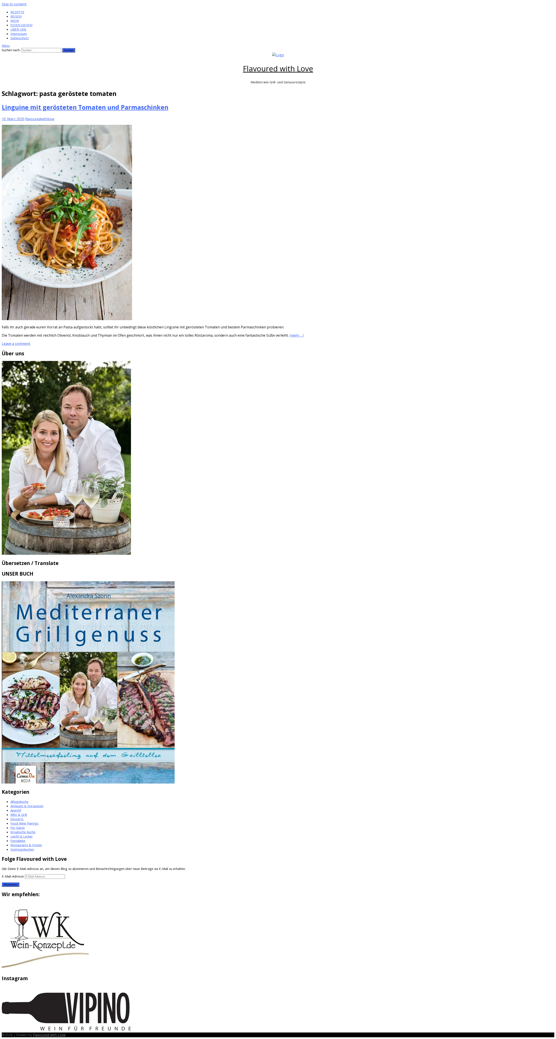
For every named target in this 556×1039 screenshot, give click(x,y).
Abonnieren (10, 884)
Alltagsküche (19, 801)
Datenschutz (19, 38)
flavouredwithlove (39, 119)
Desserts (16, 819)
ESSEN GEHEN (21, 25)
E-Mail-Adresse (13, 876)
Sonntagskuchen (22, 849)
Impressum (18, 33)
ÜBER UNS (18, 29)
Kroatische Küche (22, 832)
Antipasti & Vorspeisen (26, 806)
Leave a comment (16, 343)
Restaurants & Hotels (26, 845)
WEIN (14, 20)
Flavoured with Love (278, 68)
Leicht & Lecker (21, 836)
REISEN (16, 16)
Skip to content (14, 4)
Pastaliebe (17, 840)
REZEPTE (17, 12)
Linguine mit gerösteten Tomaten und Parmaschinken (85, 107)
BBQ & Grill (18, 814)
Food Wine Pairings (24, 823)
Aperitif (15, 810)
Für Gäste (17, 827)
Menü (6, 45)
